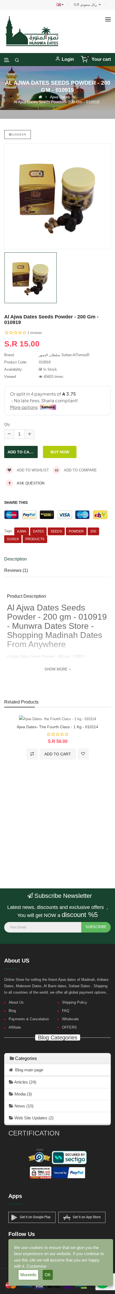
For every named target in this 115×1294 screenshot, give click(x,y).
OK (48, 1274)
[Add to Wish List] (83, 754)
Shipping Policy (74, 1002)
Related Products (21, 702)
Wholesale (70, 1019)
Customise (36, 1266)
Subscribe (96, 927)
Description (15, 559)
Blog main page (28, 1069)
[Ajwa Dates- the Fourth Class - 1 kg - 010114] (57, 719)
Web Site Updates (33, 1117)
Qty (7, 424)
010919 (13, 539)
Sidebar (19, 134)
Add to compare (80, 470)
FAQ (65, 1011)
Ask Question (30, 483)
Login (68, 59)
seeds (56, 531)
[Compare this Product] (32, 754)
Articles (24, 1082)
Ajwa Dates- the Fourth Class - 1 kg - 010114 (57, 727)
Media (22, 1094)
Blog (12, 1011)
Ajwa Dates (60, 97)
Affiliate (15, 1027)
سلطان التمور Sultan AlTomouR (64, 355)
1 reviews (34, 333)
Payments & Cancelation (29, 1019)
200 (93, 531)
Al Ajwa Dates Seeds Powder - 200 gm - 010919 (56, 102)
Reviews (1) (16, 570)
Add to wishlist (32, 470)
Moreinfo (28, 1274)
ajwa (21, 531)
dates (38, 531)
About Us (16, 1002)
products (34, 539)
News (23, 1106)
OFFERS (69, 1027)
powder (76, 531)
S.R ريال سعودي (86, 5)
